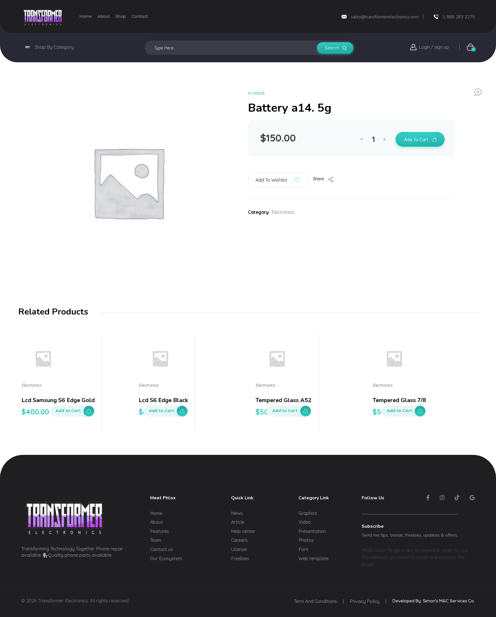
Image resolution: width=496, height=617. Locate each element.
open (478, 92)
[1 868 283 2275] (436, 16)
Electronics (283, 212)
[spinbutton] (374, 139)
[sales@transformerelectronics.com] (344, 16)
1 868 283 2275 (459, 17)
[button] (386, 140)
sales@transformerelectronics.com (384, 17)
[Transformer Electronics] (42, 16)
